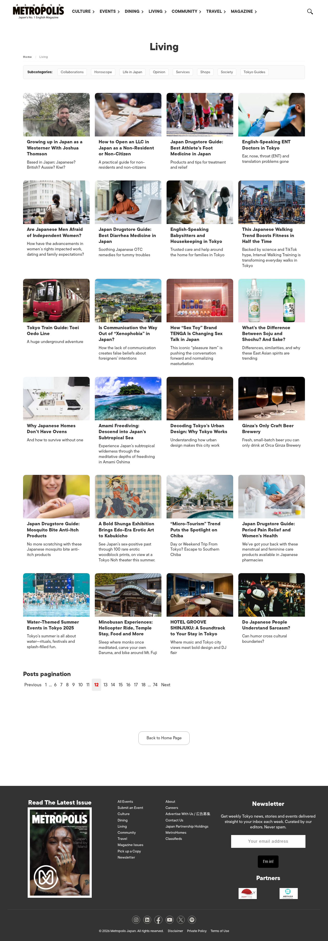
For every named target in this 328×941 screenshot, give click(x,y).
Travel (214, 11)
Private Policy (197, 931)
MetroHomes (176, 833)
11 (87, 684)
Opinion (159, 72)
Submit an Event (130, 808)
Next (165, 684)
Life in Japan (132, 72)
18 (143, 684)
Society (227, 72)
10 (80, 684)
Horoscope (103, 72)
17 (136, 684)
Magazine (242, 11)
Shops (205, 72)
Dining (132, 11)
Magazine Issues (130, 845)
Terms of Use (220, 931)
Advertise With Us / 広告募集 (188, 814)
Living (156, 11)
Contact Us (174, 820)
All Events (125, 802)
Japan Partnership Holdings (187, 826)
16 (128, 684)
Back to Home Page (164, 738)
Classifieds (174, 839)
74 (155, 684)
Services (183, 72)
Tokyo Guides (254, 72)
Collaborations (72, 72)
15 (121, 684)
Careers (172, 808)
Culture (81, 11)
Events (108, 11)
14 (113, 684)
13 (105, 684)
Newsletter (126, 857)
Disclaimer (175, 931)
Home (27, 57)
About (170, 802)
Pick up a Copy (129, 851)
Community (184, 11)
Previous (33, 684)
